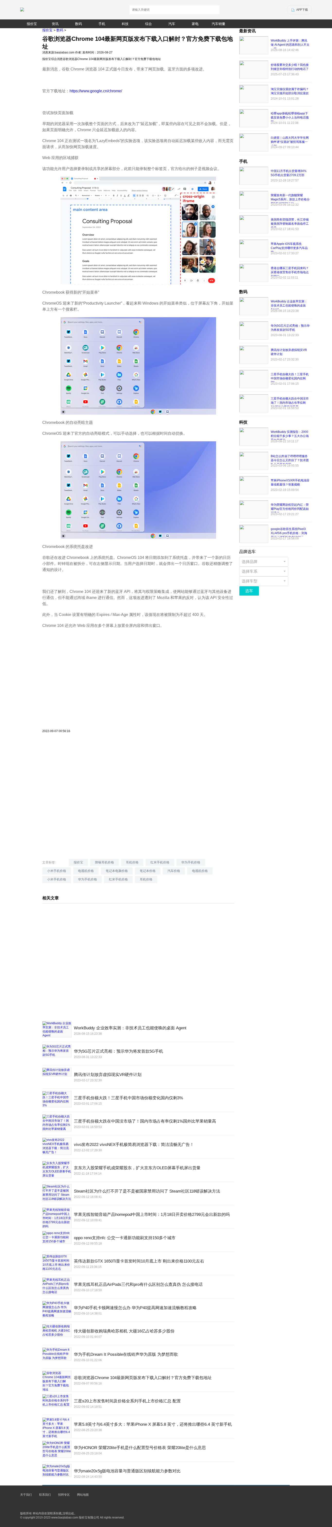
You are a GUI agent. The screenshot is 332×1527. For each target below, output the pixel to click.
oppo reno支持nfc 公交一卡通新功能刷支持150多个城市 (124, 1238)
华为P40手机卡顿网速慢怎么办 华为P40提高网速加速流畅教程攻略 (135, 1307)
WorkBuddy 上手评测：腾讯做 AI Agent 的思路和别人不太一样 (290, 45)
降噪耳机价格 (104, 862)
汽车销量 (218, 24)
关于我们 (26, 1494)
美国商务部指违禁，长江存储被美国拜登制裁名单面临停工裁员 (290, 224)
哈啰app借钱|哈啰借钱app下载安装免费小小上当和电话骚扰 (290, 117)
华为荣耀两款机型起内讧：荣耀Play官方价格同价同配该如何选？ (290, 509)
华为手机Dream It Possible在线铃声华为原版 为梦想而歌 (126, 1354)
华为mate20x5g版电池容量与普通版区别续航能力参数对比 (127, 1471)
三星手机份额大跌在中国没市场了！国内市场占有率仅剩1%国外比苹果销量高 (145, 1121)
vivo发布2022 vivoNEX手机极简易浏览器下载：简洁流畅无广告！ (134, 1144)
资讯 (55, 24)
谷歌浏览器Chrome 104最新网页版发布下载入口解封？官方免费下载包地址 (143, 1377)
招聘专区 (64, 1494)
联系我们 (45, 1494)
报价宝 (32, 24)
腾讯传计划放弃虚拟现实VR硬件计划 (107, 1074)
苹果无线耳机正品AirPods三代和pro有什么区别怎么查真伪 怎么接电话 (138, 1284)
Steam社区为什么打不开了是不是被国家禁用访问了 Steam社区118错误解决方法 (147, 1191)
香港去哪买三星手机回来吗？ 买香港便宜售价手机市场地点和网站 (290, 272)
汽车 (171, 24)
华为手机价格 (190, 862)
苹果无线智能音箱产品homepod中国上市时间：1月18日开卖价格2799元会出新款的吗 (152, 1214)
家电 (195, 24)
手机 (101, 24)
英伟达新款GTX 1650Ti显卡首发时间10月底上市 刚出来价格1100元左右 (139, 1261)
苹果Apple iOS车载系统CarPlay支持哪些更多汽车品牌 (289, 248)
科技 (125, 24)
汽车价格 (173, 871)
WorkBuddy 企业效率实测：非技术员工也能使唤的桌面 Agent (130, 1028)
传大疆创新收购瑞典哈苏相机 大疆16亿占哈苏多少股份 (124, 1331)
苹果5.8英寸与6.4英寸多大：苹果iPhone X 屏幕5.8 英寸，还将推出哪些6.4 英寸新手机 (153, 1424)
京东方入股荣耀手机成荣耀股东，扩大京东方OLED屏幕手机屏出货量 (137, 1168)
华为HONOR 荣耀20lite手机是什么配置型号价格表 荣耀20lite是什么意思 (140, 1447)
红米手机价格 (159, 862)
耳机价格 (132, 862)
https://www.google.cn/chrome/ (96, 91)
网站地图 (83, 1494)
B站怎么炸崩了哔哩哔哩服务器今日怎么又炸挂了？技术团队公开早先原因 (290, 460)
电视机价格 (86, 871)
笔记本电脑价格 (117, 871)
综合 (148, 24)
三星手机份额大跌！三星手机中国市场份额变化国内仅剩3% (128, 1098)
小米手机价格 (56, 871)
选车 (249, 591)
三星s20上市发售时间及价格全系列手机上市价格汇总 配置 (127, 1401)
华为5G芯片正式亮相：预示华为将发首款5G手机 (118, 1051)
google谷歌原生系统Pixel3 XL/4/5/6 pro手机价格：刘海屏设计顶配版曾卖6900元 (289, 533)
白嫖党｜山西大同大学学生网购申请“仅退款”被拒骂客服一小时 (290, 142)
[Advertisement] (138, 695)
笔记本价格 (148, 871)
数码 (78, 24)
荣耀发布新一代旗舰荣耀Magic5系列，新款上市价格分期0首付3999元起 (290, 199)
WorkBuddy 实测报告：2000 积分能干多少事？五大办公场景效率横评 (290, 436)
